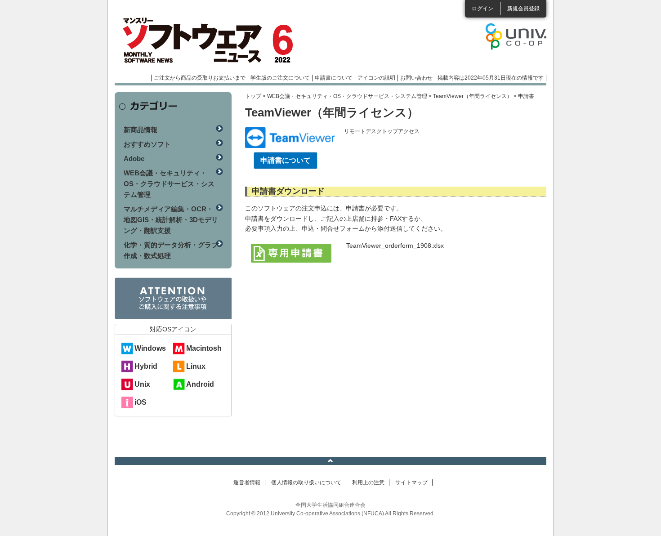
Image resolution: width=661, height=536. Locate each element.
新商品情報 (140, 130)
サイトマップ (411, 482)
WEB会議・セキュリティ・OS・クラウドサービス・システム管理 (347, 96)
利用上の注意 (368, 482)
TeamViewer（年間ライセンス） (472, 96)
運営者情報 (246, 482)
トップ (253, 96)
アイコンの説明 (376, 78)
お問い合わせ (416, 78)
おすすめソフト (147, 144)
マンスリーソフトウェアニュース (210, 40)
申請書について (334, 78)
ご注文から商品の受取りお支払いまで (200, 78)
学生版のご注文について (280, 78)
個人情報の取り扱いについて (306, 482)
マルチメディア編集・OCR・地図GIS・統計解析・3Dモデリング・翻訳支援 (171, 219)
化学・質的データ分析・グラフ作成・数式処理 (171, 250)
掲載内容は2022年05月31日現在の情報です (491, 78)
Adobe (134, 158)
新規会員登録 (523, 8)
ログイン (482, 8)
